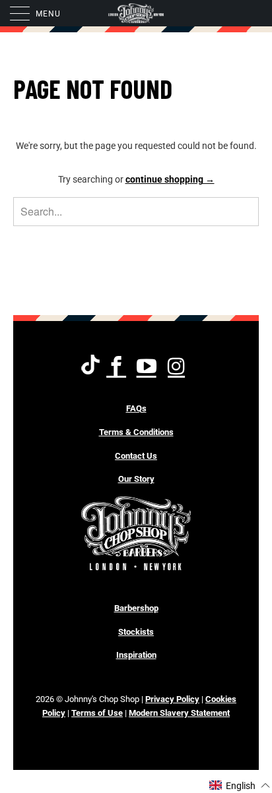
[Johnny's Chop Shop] (136, 13)
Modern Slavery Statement (179, 713)
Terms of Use (97, 713)
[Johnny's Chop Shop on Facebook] (117, 367)
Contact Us (136, 456)
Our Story (136, 479)
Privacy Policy (172, 699)
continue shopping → (170, 179)
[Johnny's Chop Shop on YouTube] (146, 367)
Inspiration (136, 655)
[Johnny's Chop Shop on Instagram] (177, 367)
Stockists (136, 632)
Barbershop (136, 608)
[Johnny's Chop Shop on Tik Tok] (90, 366)
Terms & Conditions (136, 432)
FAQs (136, 408)
